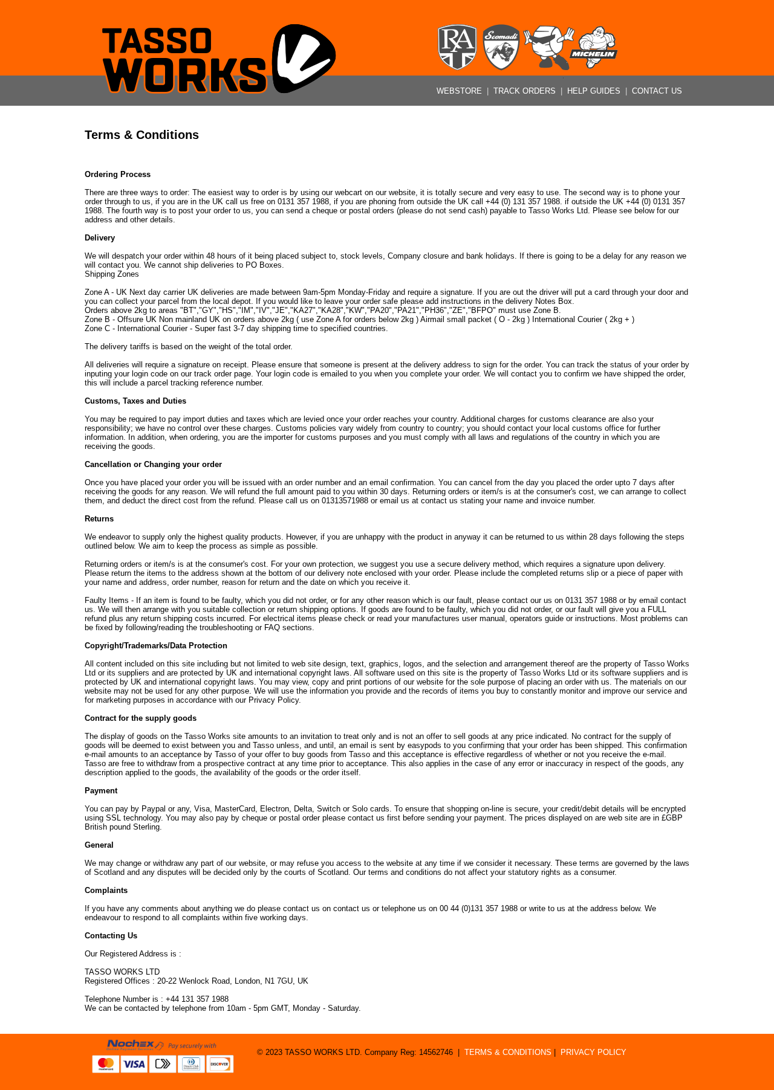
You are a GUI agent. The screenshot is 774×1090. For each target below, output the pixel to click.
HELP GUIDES (595, 90)
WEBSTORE (460, 90)
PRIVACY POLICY (593, 1052)
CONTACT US (657, 90)
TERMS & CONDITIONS (507, 1052)
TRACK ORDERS (525, 90)
